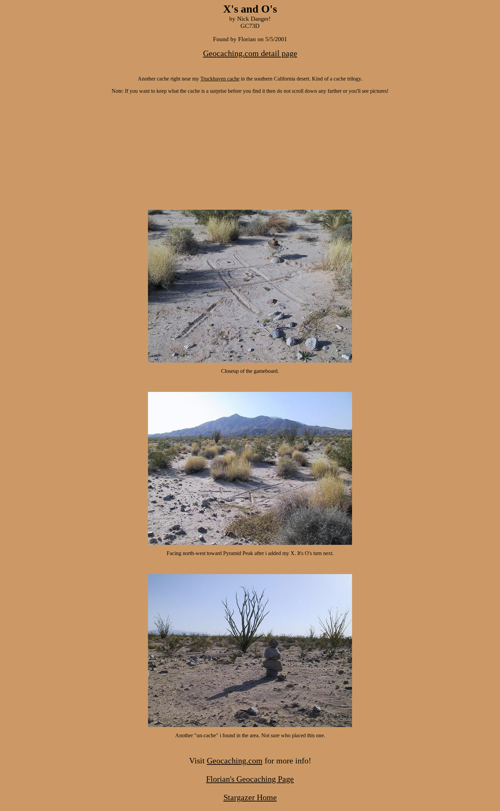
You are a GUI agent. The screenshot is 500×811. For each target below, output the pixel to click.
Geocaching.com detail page (250, 53)
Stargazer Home (250, 797)
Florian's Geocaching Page (250, 779)
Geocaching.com (235, 760)
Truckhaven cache (219, 79)
